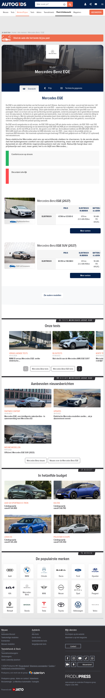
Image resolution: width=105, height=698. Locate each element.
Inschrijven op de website (74, 634)
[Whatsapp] (92, 658)
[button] (79, 368)
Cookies (52, 665)
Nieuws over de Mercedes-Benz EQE (64, 460)
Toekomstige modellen (9, 637)
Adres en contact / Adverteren (27, 678)
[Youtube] (80, 658)
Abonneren (96, 12)
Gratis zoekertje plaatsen (10, 659)
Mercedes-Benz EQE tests (63, 368)
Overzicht (31, 88)
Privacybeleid (24, 665)
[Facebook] (67, 658)
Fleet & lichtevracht (63, 12)
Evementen (5, 640)
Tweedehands (49, 12)
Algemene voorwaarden (39, 665)
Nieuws (5, 12)
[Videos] (67, 664)
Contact (73, 646)
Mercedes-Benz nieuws (36, 460)
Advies (39, 12)
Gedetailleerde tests (39, 640)
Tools (32, 12)
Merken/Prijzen (22, 12)
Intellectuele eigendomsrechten (13, 668)
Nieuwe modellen (8, 644)
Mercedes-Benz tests (40, 368)
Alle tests (35, 634)
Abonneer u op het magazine (76, 637)
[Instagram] (73, 658)
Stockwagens (6, 656)
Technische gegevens (73, 88)
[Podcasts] (73, 664)
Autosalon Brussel (8, 634)
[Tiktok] (86, 658)
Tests (12, 12)
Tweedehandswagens (9, 653)
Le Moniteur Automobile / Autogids (26, 681)
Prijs (50, 88)
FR (102, 4)
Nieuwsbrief (87, 664)
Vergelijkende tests (39, 644)
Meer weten (85, 230)
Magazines (77, 12)
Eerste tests (36, 637)
